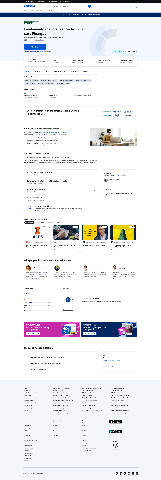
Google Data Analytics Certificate (61, 395)
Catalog (26, 433)
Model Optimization (46, 80)
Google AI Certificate (58, 390)
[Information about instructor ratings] (113, 175)
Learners (55, 423)
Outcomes (37, 71)
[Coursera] (29, 6)
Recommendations (60, 71)
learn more (117, 367)
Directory (84, 443)
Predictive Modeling (30, 84)
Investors (84, 425)
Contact (84, 438)
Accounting (27, 390)
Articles (84, 440)
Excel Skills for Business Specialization (91, 403)
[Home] (24, 10)
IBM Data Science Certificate (60, 410)
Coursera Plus (27, 435)
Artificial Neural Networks (31, 80)
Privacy (84, 430)
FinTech (55, 80)
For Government (28, 448)
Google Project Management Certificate (63, 400)
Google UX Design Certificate (60, 403)
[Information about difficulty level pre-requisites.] (87, 62)
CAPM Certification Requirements (119, 393)
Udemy (26, 461)
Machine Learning (50, 84)
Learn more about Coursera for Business (39, 118)
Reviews (85, 71)
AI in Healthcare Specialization (89, 398)
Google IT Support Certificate (60, 398)
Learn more (47, 52)
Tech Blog (55, 435)
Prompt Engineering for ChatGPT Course (92, 410)
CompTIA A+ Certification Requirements (121, 395)
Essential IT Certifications (117, 400)
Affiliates (84, 445)
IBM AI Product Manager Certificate (62, 408)
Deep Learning (60, 84)
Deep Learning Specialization (89, 400)
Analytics (40, 84)
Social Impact (27, 456)
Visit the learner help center (111, 361)
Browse (31, 11)
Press (83, 423)
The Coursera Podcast (59, 433)
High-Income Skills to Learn (117, 403)
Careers (26, 430)
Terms (83, 428)
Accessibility (85, 435)
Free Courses (27, 458)
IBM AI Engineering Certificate (60, 405)
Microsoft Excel (28, 405)
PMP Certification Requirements (119, 408)
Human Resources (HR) (30, 403)
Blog (54, 430)
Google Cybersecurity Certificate (61, 393)
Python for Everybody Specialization (91, 413)
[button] (46, 6)
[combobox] (67, 6)
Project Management (29, 408)
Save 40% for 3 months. (94, 14)
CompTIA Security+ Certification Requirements (122, 398)
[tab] (29, 222)
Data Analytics (28, 398)
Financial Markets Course (88, 405)
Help (83, 433)
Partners (55, 425)
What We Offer (28, 425)
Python (26, 410)
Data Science (39, 11)
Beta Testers (56, 428)
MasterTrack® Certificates (31, 440)
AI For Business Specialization (89, 393)
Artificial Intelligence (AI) (30, 393)
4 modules (32, 59)
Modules (47, 71)
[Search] (89, 6)
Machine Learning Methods (67, 80)
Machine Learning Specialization (90, 408)
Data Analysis (48, 11)
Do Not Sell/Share (86, 451)
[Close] (134, 14)
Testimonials (74, 71)
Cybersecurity (28, 395)
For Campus (27, 451)
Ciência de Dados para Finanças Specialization (52, 132)
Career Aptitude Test (116, 390)
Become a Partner (28, 453)
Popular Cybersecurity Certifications (120, 410)
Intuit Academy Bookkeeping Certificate (63, 413)
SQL (25, 413)
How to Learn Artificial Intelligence (119, 405)
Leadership (27, 428)
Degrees (26, 443)
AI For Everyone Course (88, 395)
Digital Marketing (28, 400)
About (27, 71)
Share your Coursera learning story (120, 413)
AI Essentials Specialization (89, 390)
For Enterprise (28, 445)
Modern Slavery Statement (89, 448)
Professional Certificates (30, 438)
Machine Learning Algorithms (83, 80)
